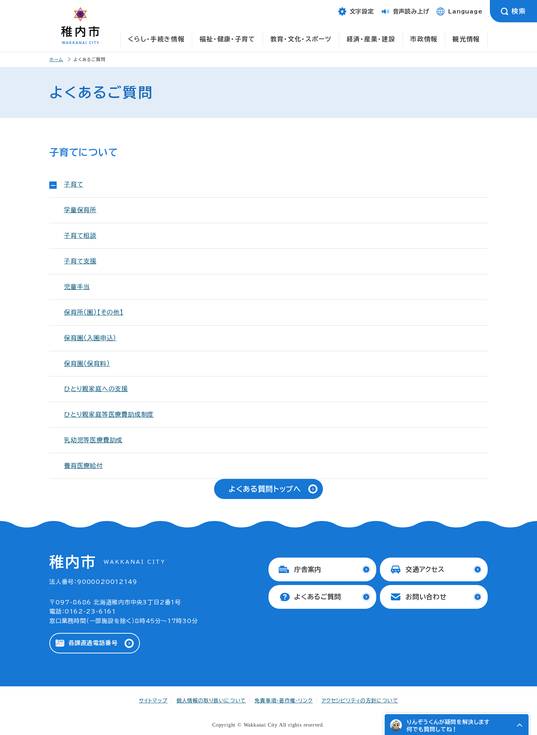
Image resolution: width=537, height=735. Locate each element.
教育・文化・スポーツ (301, 39)
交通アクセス (425, 569)
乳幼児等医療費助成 (93, 440)
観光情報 (466, 39)
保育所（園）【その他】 (93, 312)
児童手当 (77, 287)
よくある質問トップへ (265, 488)
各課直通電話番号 (92, 643)
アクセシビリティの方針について (359, 700)
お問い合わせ (426, 596)
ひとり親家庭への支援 (96, 389)
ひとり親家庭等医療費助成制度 (109, 414)
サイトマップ (153, 700)
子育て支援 (80, 261)
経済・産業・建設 (371, 39)
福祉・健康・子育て (227, 39)
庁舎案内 (307, 569)
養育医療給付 (83, 465)
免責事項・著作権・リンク (284, 700)
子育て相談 (80, 235)
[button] (519, 725)
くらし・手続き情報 (156, 39)
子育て (73, 184)
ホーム (56, 59)
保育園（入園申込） (90, 338)
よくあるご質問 (317, 596)
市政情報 (424, 39)
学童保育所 (80, 210)
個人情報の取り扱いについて (211, 700)
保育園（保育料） (87, 363)
